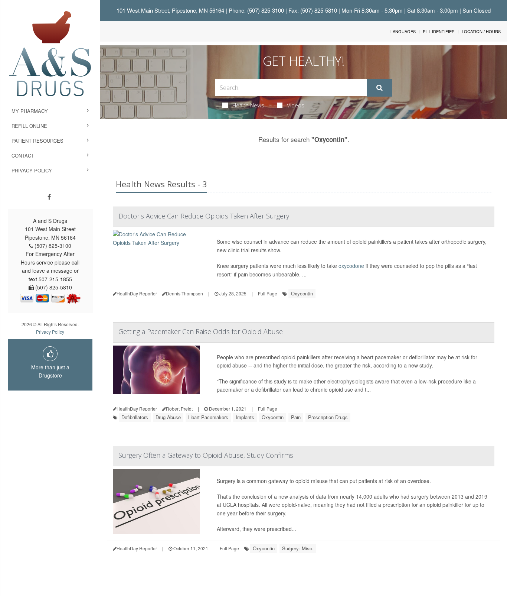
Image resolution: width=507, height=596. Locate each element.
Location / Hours (481, 31)
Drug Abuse (168, 417)
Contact (23, 155)
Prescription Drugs (328, 417)
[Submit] (379, 88)
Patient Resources (37, 140)
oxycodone (351, 265)
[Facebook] (49, 197)
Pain (296, 417)
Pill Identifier (439, 31)
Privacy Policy (32, 170)
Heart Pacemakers (208, 417)
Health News (248, 105)
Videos (295, 105)
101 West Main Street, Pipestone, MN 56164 (170, 10)
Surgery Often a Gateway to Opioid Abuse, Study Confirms (205, 455)
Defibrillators (134, 417)
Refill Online (29, 125)
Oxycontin (302, 293)
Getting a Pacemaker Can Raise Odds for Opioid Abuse (200, 331)
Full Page (267, 293)
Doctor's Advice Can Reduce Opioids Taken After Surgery (203, 215)
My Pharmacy (30, 110)
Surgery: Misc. (298, 548)
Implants (245, 417)
